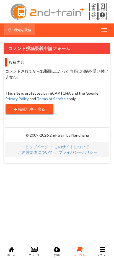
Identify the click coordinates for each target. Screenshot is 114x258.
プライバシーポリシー (78, 152)
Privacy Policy (17, 98)
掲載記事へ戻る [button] (31, 109)
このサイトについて (71, 146)
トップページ (36, 146)
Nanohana (80, 135)
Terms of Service (51, 98)
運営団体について (37, 152)
